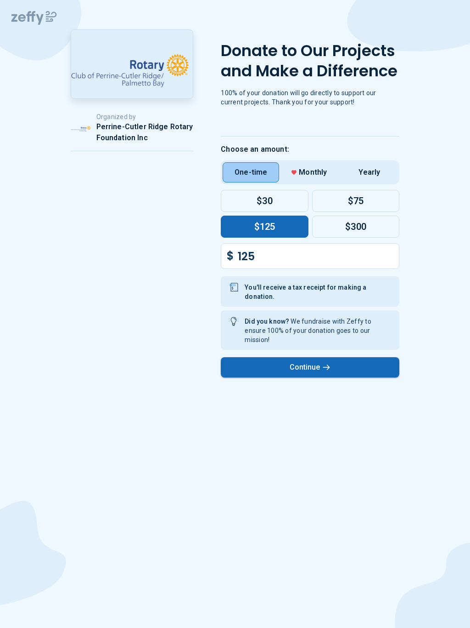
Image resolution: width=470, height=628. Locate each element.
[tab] (251, 172)
